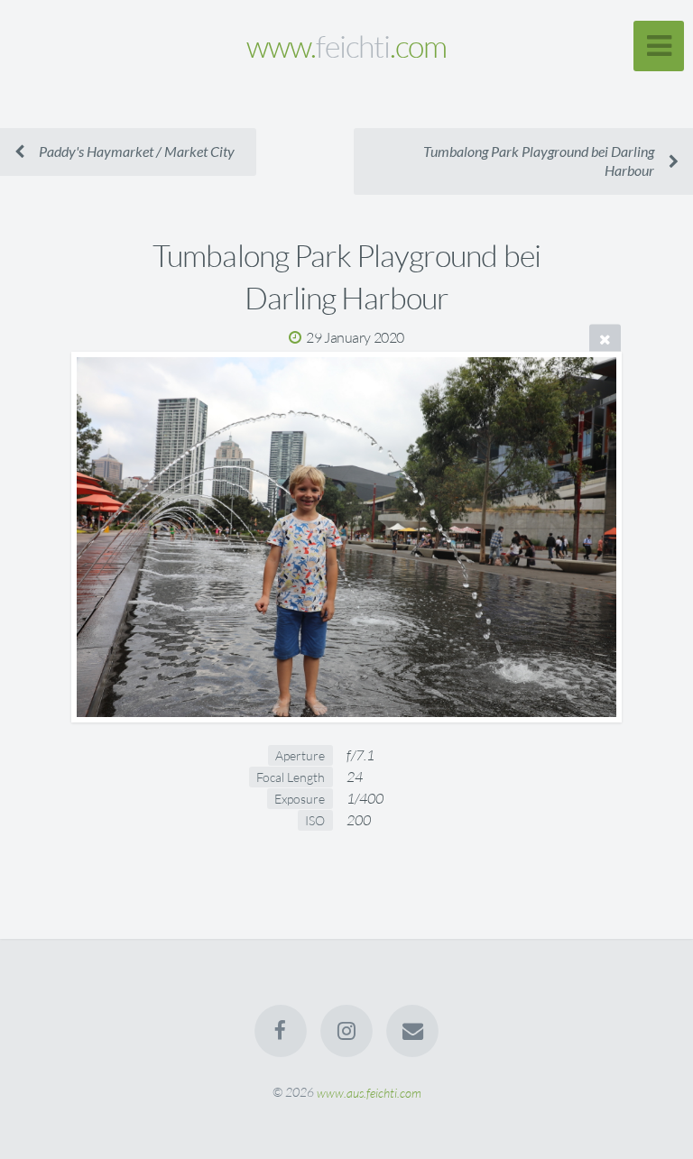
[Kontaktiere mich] (413, 1031)
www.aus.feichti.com (369, 1091)
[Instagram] (346, 1031)
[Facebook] (280, 1031)
